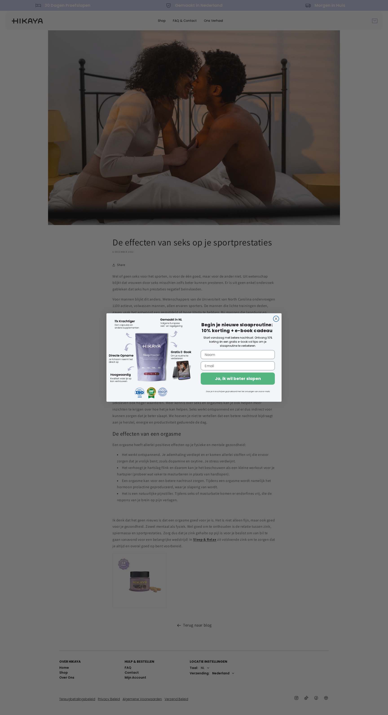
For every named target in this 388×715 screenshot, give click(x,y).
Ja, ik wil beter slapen (238, 379)
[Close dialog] (276, 319)
